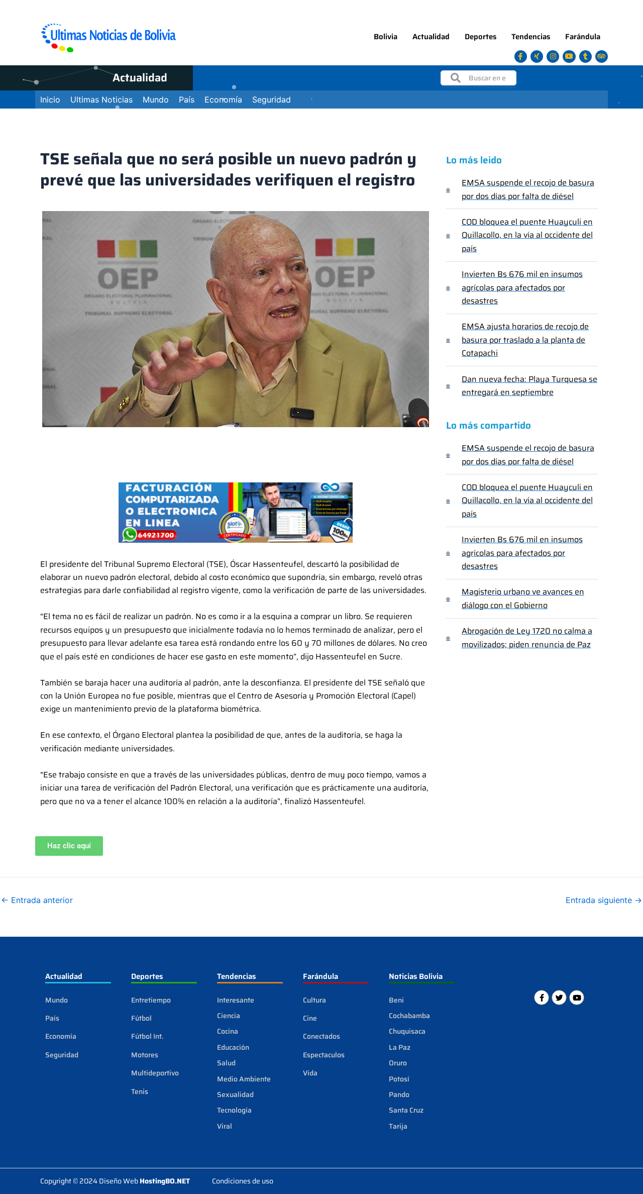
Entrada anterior (37, 900)
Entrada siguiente (604, 900)
